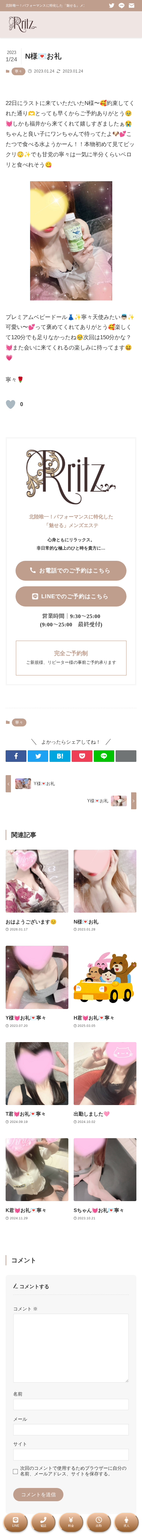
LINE (15, 1525)
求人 (126, 1525)
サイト (20, 1444)
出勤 (99, 1525)
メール (20, 1419)
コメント (25, 1308)
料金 (71, 1525)
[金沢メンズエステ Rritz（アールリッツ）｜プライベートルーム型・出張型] (23, 24)
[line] (121, 5)
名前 (17, 1394)
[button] (16, 756)
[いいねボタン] (11, 404)
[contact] (131, 5)
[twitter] (112, 5)
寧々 (18, 71)
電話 (43, 1525)
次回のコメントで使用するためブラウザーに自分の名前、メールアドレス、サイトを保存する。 (73, 1470)
